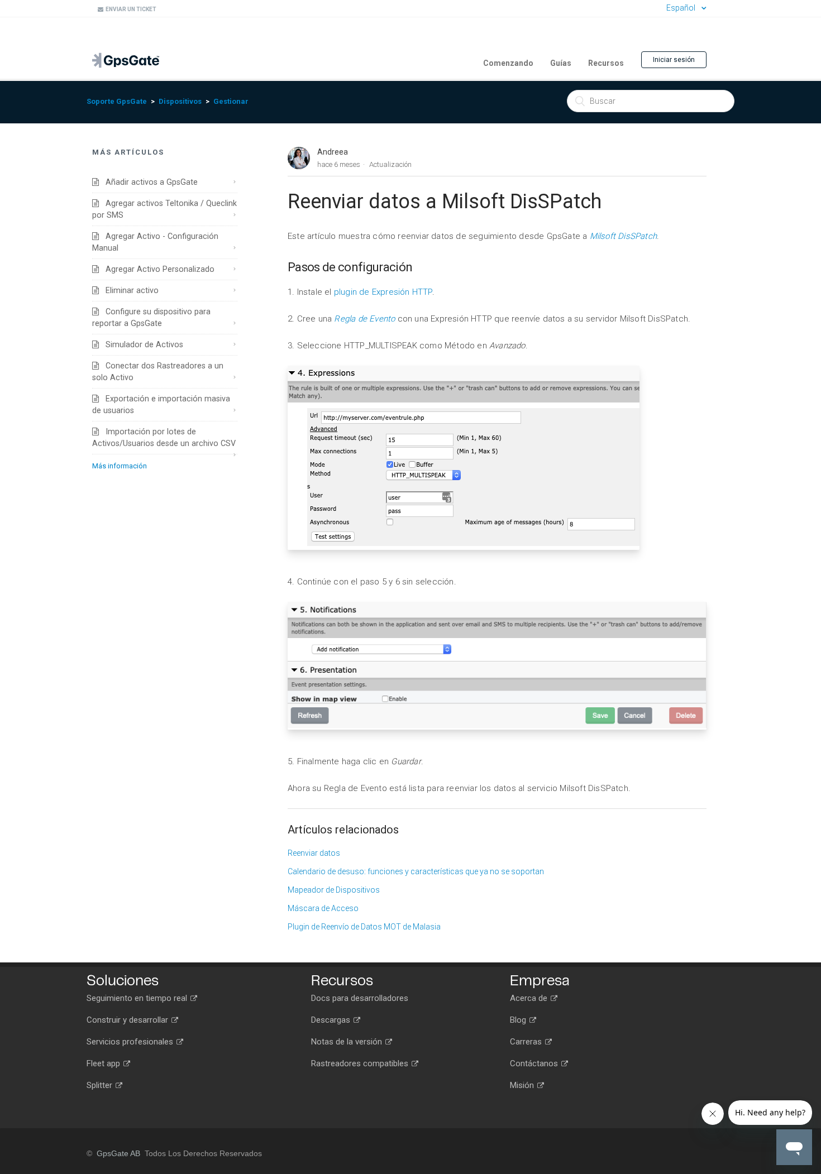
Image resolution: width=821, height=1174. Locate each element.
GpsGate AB (118, 1153)
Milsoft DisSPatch (623, 236)
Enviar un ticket (129, 9)
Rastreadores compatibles (360, 1063)
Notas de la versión (347, 1042)
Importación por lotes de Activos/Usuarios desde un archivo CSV (164, 437)
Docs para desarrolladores (359, 998)
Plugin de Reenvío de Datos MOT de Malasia (364, 926)
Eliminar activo (129, 290)
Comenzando (508, 63)
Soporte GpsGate (117, 101)
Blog (519, 1020)
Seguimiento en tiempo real (138, 998)
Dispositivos (180, 101)
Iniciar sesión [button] (674, 60)
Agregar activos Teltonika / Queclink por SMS (164, 209)
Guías (560, 63)
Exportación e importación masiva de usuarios (161, 404)
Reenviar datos (314, 853)
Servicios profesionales (131, 1042)
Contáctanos (535, 1063)
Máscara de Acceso (323, 908)
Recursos (606, 63)
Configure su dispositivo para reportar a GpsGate (151, 317)
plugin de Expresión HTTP (383, 292)
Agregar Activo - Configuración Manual (155, 242)
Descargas (331, 1020)
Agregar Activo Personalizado (156, 269)
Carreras (527, 1042)
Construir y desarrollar (128, 1020)
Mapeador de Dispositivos (334, 889)
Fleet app (104, 1063)
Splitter (100, 1085)
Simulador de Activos (141, 344)
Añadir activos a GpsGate (148, 182)
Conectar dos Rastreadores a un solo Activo (157, 371)
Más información (119, 466)
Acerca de (530, 998)
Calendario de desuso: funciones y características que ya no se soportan (416, 871)
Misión (523, 1085)
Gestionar (231, 101)
